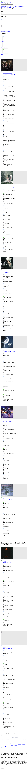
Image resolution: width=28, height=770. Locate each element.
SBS (2, 24)
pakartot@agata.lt (21, 744)
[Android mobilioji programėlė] (4, 746)
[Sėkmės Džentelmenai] (7, 70)
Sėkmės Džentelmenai (5, 31)
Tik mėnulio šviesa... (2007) (9, 351)
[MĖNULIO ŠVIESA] (7, 495)
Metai (6, 6)
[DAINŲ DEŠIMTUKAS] (7, 644)
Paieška (12, 7)
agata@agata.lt (14, 745)
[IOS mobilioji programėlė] (3, 746)
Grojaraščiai (8, 7)
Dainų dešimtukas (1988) (8, 648)
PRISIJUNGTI (4, 5)
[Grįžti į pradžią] (1, 1)
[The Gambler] (7, 268)
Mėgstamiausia (11, 6)
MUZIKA (10, 2)
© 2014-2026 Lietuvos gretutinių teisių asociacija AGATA (14, 740)
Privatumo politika (14, 737)
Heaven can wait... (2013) (8, 187)
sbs (3, 185)
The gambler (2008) (7, 272)
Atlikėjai (19, 6)
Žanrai (15, 6)
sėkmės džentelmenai (7, 73)
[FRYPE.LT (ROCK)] (7, 558)
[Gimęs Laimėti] (7, 418)
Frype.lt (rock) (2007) (7, 562)
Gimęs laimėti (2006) (7, 421)
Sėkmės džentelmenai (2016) (9, 74)
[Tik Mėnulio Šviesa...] (7, 347)
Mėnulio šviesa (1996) (7, 499)
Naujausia (3, 6)
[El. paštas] (5, 746)
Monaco (2, 41)
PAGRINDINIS (4, 2)
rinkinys (4, 561)
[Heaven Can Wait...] (7, 183)
